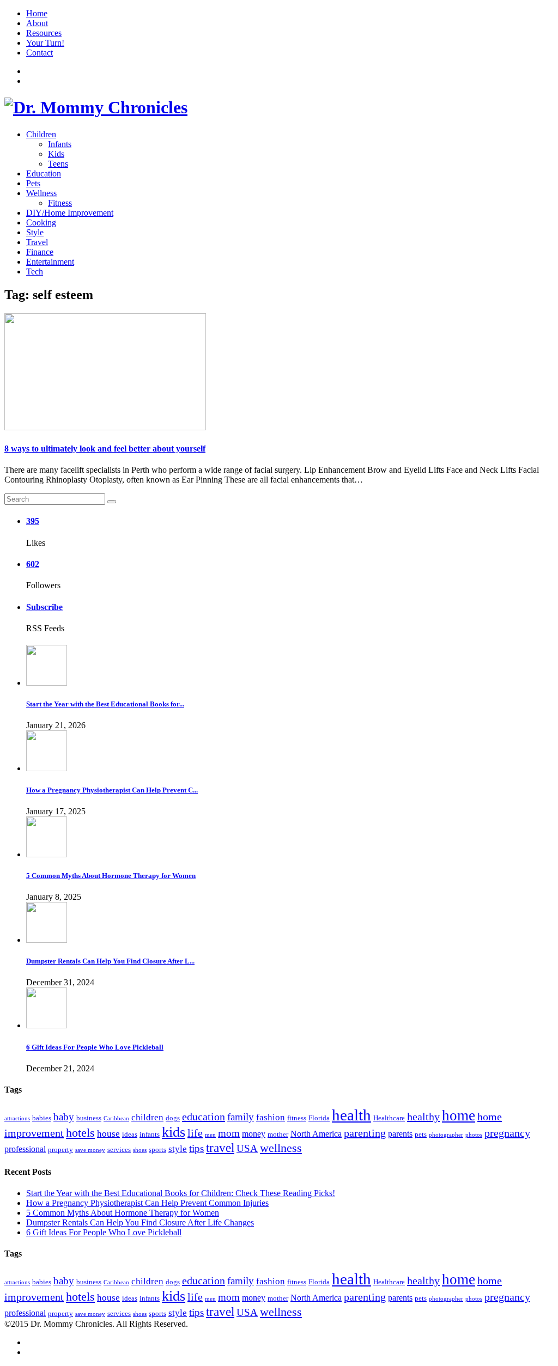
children (147, 1117)
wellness (281, 1148)
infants (150, 1134)
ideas (129, 1134)
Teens (58, 163)
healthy (423, 1117)
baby (63, 1117)
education (203, 1117)
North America (316, 1133)
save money (90, 1150)
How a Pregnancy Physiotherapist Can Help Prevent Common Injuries (147, 1203)
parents (400, 1133)
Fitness (60, 203)
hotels (80, 1132)
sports (157, 1149)
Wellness (41, 193)
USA (247, 1148)
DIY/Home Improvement (69, 212)
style (177, 1149)
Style (35, 232)
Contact (39, 52)
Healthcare (389, 1118)
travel (220, 1148)
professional (25, 1149)
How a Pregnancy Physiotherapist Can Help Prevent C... (112, 790)
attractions (17, 1118)
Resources (44, 33)
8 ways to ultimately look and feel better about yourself (104, 448)
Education (43, 173)
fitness (296, 1118)
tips (196, 1148)
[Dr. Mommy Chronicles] (95, 107)
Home (36, 13)
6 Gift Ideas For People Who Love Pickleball (94, 1047)
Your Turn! (45, 42)
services (119, 1149)
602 (32, 564)
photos (473, 1135)
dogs (173, 1118)
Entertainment (50, 261)
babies (41, 1118)
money (253, 1133)
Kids (56, 153)
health (351, 1115)
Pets (33, 183)
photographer (446, 1135)
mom (229, 1133)
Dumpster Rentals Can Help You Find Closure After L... (110, 961)
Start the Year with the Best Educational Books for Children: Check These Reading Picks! (180, 1193)
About (37, 23)
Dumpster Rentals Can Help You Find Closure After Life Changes (140, 1222)
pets (421, 1134)
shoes (140, 1150)
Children (41, 134)
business (88, 1118)
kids (173, 1132)
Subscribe (44, 607)
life (195, 1133)
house (108, 1134)
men (210, 1135)
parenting (365, 1133)
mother (278, 1134)
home (458, 1115)
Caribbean (116, 1118)
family (240, 1117)
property (60, 1149)
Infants (59, 144)
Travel (37, 242)
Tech (34, 271)
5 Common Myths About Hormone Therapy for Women (111, 875)
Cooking (41, 222)
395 (32, 521)
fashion (270, 1117)
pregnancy (507, 1133)
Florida (319, 1118)
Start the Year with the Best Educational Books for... (105, 704)
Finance (39, 252)
